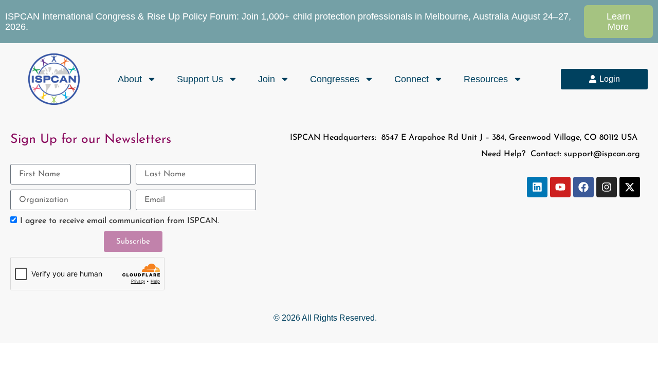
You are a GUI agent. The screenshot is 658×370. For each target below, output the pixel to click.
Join (266, 79)
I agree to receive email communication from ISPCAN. (119, 221)
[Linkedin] (537, 187)
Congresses (334, 79)
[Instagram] (606, 187)
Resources (486, 79)
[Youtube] (560, 187)
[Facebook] (583, 187)
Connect (411, 79)
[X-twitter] (629, 187)
